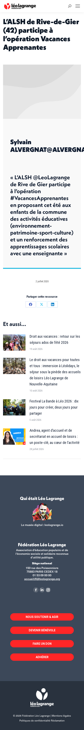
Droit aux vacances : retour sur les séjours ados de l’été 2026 (55, 339)
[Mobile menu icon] (77, 6)
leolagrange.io (53, 525)
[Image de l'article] (14, 342)
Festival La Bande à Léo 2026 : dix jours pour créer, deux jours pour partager (54, 407)
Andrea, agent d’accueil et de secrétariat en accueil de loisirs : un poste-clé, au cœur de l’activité (55, 436)
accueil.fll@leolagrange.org (42, 579)
